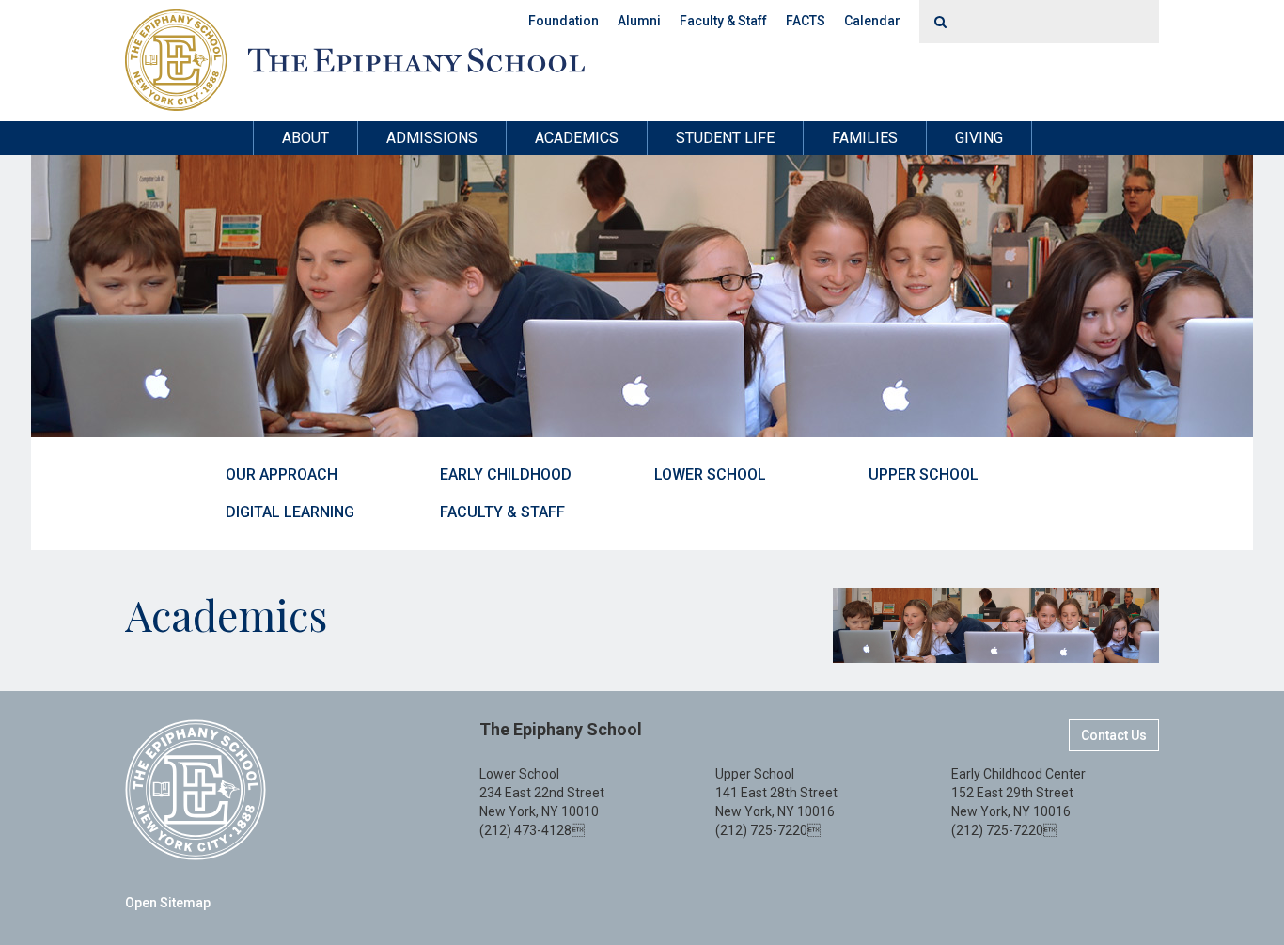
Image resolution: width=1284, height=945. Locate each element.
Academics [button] (577, 138)
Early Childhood (506, 474)
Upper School (924, 474)
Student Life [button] (725, 138)
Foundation (563, 20)
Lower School (710, 474)
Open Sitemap (168, 902)
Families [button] (865, 138)
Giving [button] (979, 138)
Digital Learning (290, 512)
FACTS (805, 20)
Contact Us (1114, 735)
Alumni (639, 20)
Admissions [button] (432, 138)
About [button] (305, 138)
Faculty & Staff (723, 20)
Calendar (872, 20)
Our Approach (281, 474)
